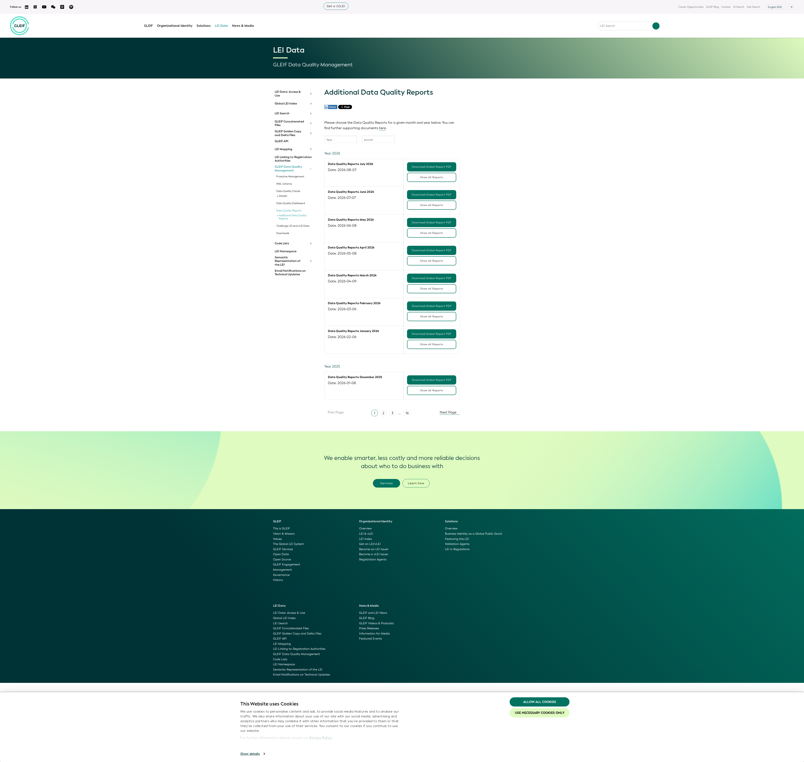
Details (283, 196)
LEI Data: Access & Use (288, 93)
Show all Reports (431, 177)
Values (277, 539)
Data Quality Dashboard (290, 203)
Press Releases (369, 628)
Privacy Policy (320, 738)
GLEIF (148, 26)
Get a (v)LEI (336, 6)
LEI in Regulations (457, 549)
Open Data (281, 554)
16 (407, 413)
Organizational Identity (174, 26)
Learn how (416, 483)
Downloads (282, 233)
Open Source (282, 559)
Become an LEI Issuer (373, 549)
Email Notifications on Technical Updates (290, 272)
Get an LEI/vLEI (370, 544)
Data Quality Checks (288, 191)
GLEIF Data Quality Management (288, 168)
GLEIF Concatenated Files (289, 123)
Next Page (448, 412)
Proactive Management (290, 176)
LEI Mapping (283, 149)
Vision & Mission (284, 534)
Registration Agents (373, 559)
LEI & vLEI (366, 534)
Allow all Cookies (539, 702)
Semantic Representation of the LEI (287, 261)
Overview (365, 528)
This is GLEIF (281, 528)
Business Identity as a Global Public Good (473, 534)
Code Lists (282, 243)
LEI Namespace (285, 251)
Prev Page (335, 412)
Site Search (753, 7)
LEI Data (221, 26)
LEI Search (282, 113)
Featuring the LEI (457, 539)
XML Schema (284, 183)
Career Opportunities (691, 7)
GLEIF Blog (712, 7)
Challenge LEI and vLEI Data (292, 226)
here (382, 128)
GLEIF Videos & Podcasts (376, 623)
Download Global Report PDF (432, 167)
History (278, 580)
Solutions (204, 26)
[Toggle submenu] (310, 94)
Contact (726, 7)
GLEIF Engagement (286, 564)
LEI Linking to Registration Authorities (293, 159)
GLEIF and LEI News (373, 613)
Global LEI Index (286, 104)
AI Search (738, 7)
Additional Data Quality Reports (293, 217)
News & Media (243, 26)
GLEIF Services (283, 549)
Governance (281, 575)
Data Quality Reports (288, 210)
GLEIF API (281, 141)
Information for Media (374, 634)
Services (386, 483)
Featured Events (370, 639)
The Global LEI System (288, 544)
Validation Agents (457, 544)
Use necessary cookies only (539, 713)
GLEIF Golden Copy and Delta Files (288, 133)
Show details (250, 754)
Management (282, 570)
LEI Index (365, 539)
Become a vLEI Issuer (373, 554)
